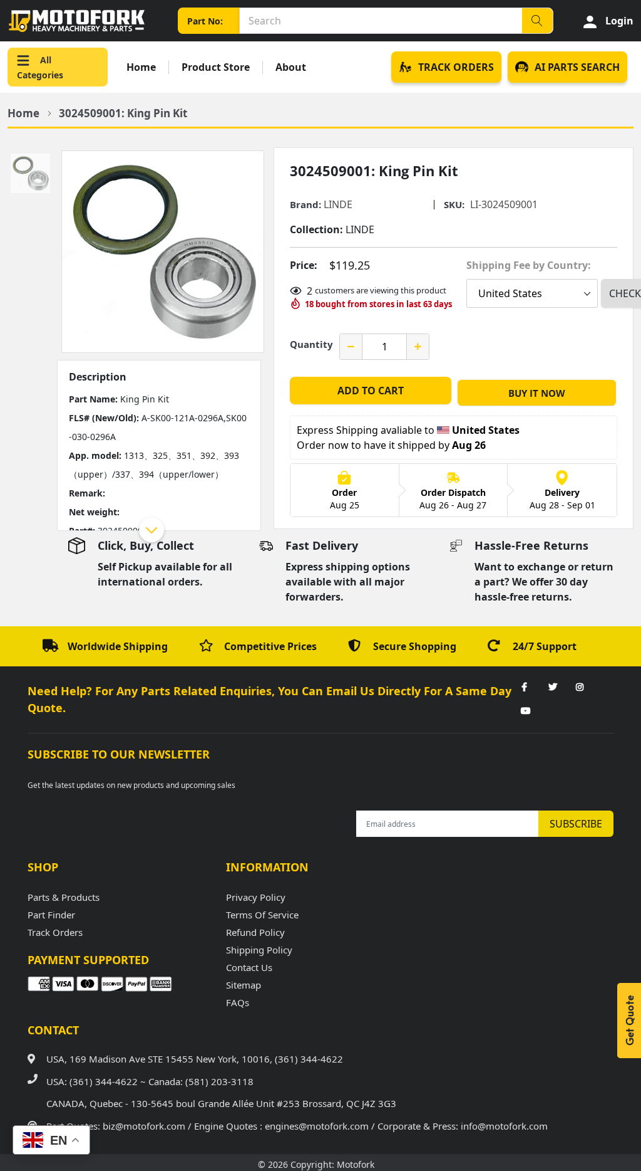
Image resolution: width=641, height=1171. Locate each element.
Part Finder (51, 914)
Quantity (311, 344)
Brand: (305, 204)
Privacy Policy (255, 897)
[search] (537, 20)
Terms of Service (262, 914)
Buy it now (536, 393)
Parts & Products (64, 897)
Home (141, 67)
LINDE (338, 204)
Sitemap (243, 985)
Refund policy (255, 932)
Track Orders (55, 932)
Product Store (216, 67)
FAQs (237, 1002)
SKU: (454, 204)
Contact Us (249, 967)
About (290, 67)
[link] (525, 688)
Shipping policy (259, 949)
